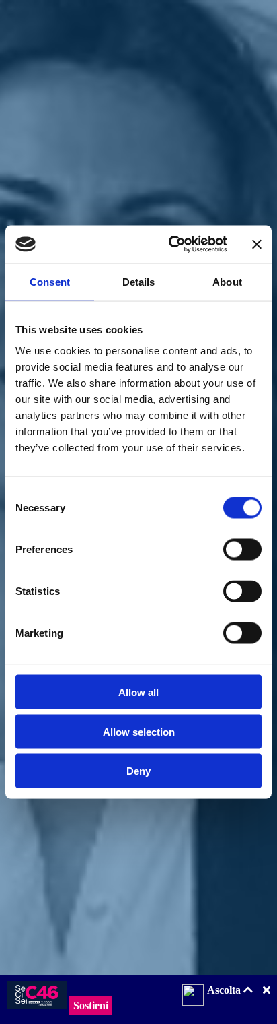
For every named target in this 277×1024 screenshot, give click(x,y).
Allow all (138, 692)
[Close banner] (257, 244)
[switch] (242, 550)
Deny (138, 771)
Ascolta (225, 990)
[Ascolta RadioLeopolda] (193, 996)
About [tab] (227, 281)
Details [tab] (138, 281)
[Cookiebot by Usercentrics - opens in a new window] (171, 244)
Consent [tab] (50, 281)
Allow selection (139, 731)
